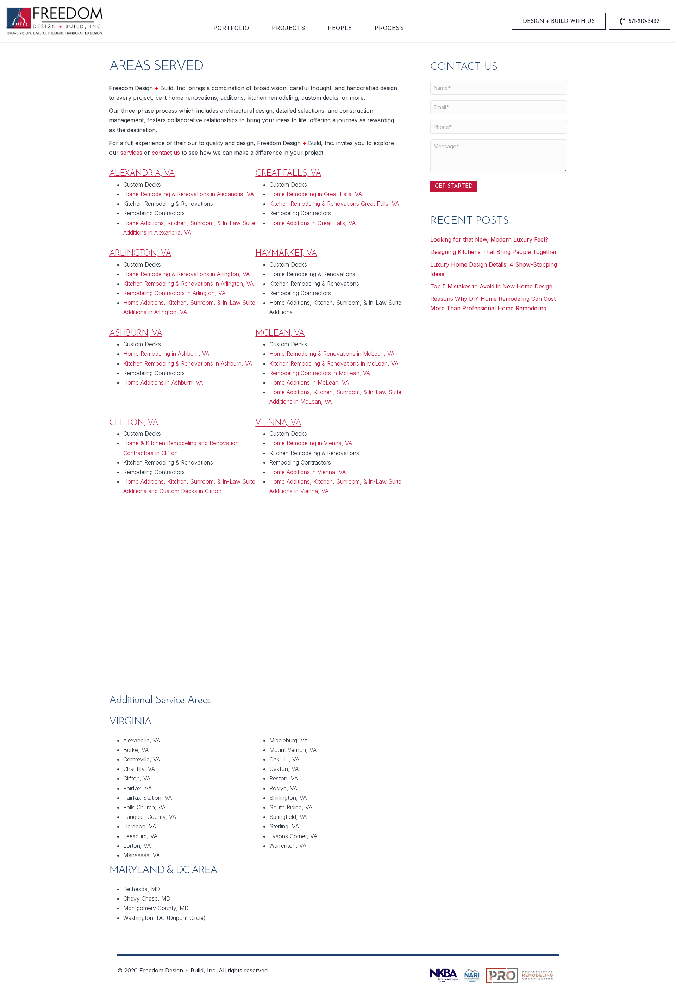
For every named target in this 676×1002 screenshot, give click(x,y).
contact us (166, 152)
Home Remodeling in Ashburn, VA (166, 353)
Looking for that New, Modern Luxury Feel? (489, 239)
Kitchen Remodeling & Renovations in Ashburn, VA (187, 363)
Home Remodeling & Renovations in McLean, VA (331, 353)
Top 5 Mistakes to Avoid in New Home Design (491, 286)
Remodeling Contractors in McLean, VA (319, 372)
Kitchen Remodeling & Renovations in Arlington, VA (188, 283)
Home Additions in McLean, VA (309, 382)
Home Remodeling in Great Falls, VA (315, 194)
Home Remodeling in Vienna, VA (310, 443)
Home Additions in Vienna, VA (307, 471)
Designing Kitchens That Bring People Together (493, 251)
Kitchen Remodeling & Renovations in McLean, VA (333, 363)
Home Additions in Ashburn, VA (163, 382)
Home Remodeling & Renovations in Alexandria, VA (188, 194)
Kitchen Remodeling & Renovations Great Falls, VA (334, 203)
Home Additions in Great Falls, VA (312, 222)
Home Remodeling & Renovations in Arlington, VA (186, 274)
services (131, 152)
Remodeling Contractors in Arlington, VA (174, 293)
